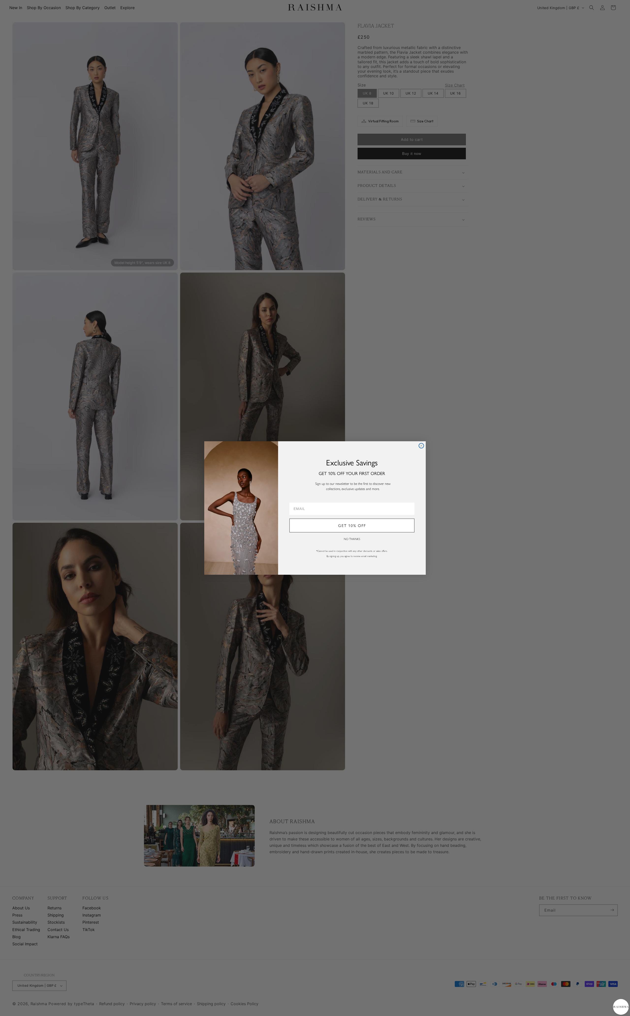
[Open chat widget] (621, 1007)
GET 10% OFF (352, 525)
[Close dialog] (421, 445)
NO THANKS (352, 539)
